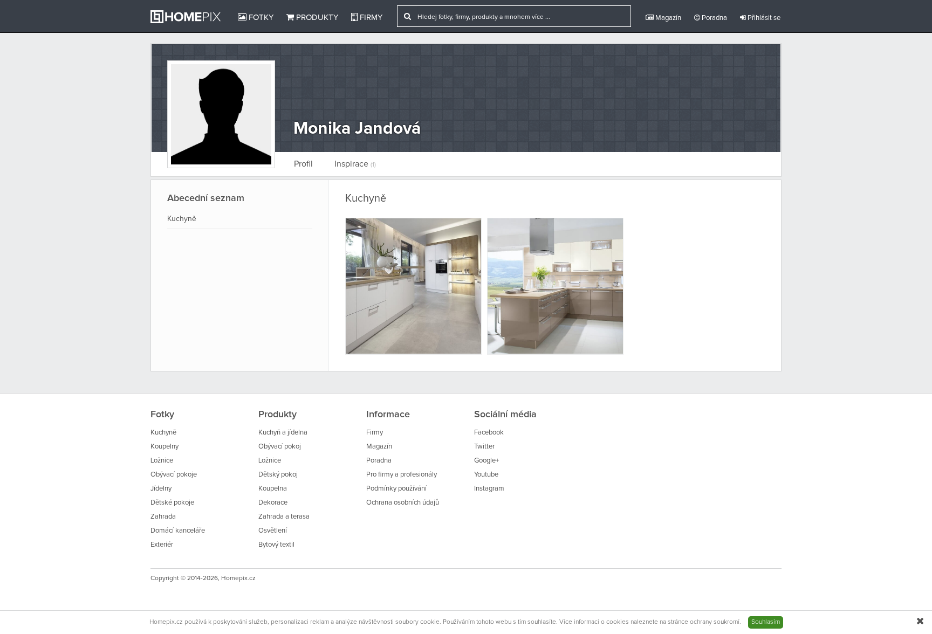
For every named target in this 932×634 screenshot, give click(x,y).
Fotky (259, 17)
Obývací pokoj (279, 446)
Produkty (316, 17)
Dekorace (272, 502)
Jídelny (161, 488)
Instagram (489, 488)
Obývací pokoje (173, 474)
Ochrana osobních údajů (402, 502)
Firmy (370, 17)
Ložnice (161, 460)
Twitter (484, 446)
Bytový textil (276, 544)
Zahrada (163, 516)
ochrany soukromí (714, 622)
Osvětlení (272, 530)
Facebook (489, 432)
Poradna (713, 18)
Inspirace (355, 164)
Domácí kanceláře (177, 530)
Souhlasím (765, 622)
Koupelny (164, 446)
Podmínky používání (396, 488)
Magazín (667, 18)
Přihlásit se (763, 18)
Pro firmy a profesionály (401, 474)
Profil (303, 164)
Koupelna (272, 488)
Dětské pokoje (172, 502)
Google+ (486, 460)
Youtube (486, 474)
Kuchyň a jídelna (282, 432)
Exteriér (161, 544)
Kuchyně (181, 219)
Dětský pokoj (278, 474)
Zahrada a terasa (284, 516)
